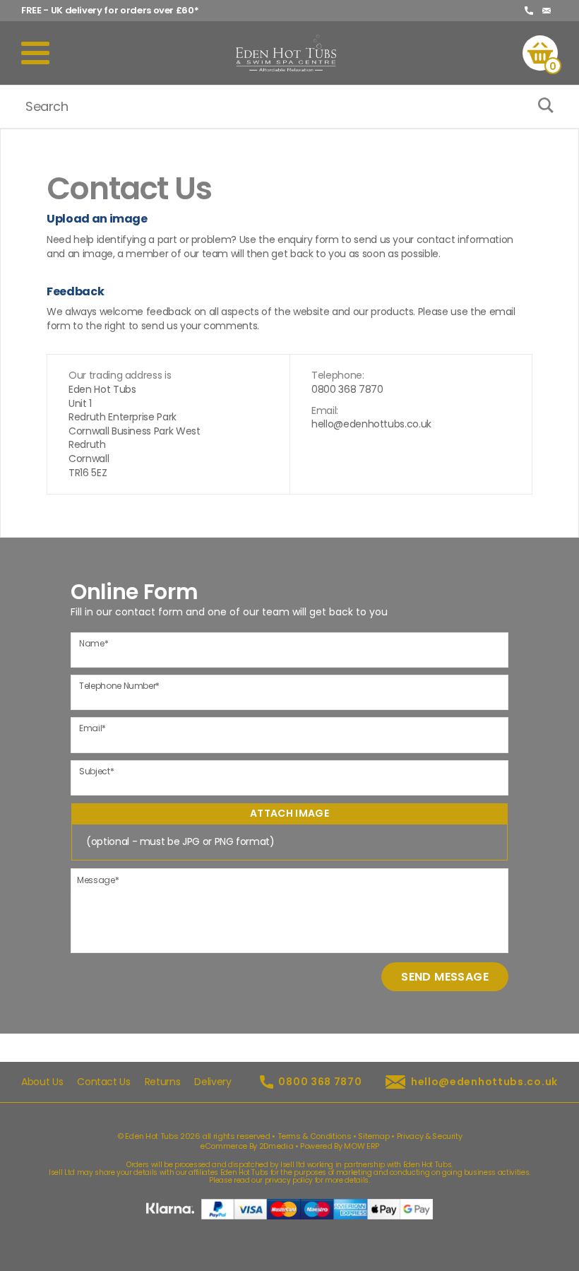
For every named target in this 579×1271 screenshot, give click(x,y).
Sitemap (374, 1136)
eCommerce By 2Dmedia (246, 1146)
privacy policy (289, 1180)
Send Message (445, 977)
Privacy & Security (429, 1136)
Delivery (212, 1082)
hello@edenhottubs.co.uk (371, 424)
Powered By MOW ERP (339, 1146)
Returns (163, 1082)
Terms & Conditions (314, 1136)
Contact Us (104, 1082)
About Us (42, 1082)
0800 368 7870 (347, 389)
